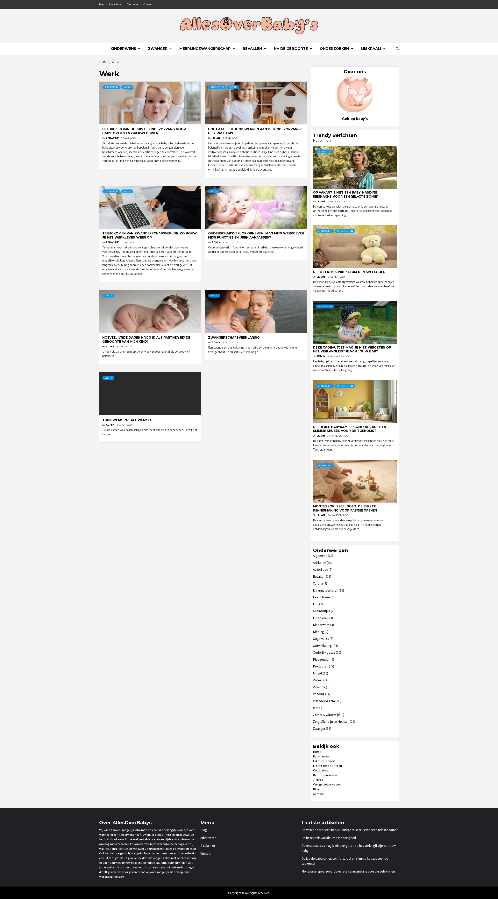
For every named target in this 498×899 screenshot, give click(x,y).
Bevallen (252, 49)
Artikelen (111, 87)
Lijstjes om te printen (327, 766)
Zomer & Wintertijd (326, 715)
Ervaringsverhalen (325, 590)
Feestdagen (321, 597)
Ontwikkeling (322, 646)
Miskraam (371, 49)
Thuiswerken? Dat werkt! (126, 420)
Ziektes (318, 780)
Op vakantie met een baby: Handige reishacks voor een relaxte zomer (345, 194)
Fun (315, 604)
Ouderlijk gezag (324, 652)
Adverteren (115, 4)
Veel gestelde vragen (327, 784)
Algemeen (325, 306)
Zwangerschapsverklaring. (234, 337)
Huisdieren (321, 618)
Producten (345, 230)
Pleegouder (321, 659)
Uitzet (317, 673)
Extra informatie (324, 761)
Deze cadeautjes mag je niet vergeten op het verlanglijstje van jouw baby (352, 349)
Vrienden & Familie (326, 701)
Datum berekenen (325, 775)
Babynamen (321, 756)
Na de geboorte (291, 49)
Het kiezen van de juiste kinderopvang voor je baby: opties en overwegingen (146, 131)
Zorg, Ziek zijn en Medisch (331, 721)
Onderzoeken (334, 49)
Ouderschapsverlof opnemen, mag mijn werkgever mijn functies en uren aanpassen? (256, 235)
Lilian (216, 138)
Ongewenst (321, 639)
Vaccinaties (320, 770)
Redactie (112, 138)
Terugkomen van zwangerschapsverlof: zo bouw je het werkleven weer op (149, 235)
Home (317, 752)
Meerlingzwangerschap (205, 49)
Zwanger (157, 49)
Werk (127, 87)
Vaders (318, 680)
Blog (101, 4)
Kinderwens (123, 49)
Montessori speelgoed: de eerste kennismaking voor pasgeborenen (345, 508)
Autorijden (320, 569)
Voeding (318, 694)
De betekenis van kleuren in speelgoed (349, 272)
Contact (148, 4)
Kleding (318, 632)
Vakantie (324, 151)
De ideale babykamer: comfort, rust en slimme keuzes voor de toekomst (349, 429)
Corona (318, 583)
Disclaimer (133, 4)
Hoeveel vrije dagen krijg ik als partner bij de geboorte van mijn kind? (146, 339)
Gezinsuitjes (321, 611)
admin (216, 242)
